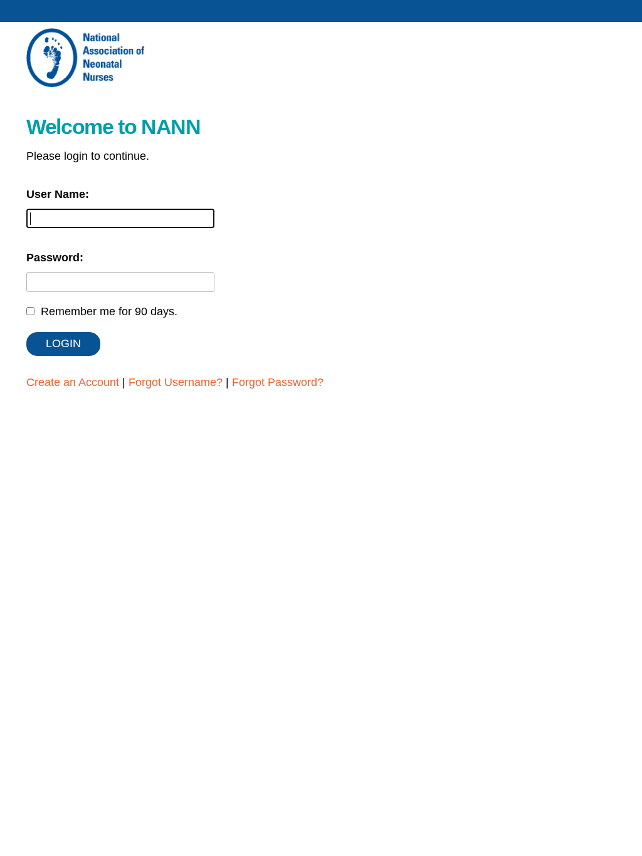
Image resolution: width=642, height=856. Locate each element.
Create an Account (72, 382)
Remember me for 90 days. (109, 311)
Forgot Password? (278, 382)
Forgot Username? (176, 382)
